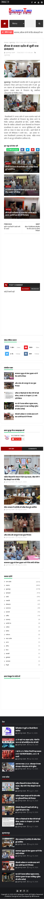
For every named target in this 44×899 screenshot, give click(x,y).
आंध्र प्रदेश (9, 638)
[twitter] (35, 2)
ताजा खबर (11, 449)
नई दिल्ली (8, 593)
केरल (7, 650)
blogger (25, 289)
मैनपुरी (7, 665)
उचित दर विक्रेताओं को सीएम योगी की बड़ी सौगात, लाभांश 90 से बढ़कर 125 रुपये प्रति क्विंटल (27, 395)
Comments (32, 449)
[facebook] (32, 2)
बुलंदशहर (8, 657)
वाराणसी (8, 612)
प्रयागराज (8, 608)
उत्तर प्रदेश (8, 581)
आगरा (7, 642)
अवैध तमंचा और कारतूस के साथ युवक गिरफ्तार (17, 535)
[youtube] (38, 2)
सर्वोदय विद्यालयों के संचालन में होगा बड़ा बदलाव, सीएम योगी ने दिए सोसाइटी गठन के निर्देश (28, 786)
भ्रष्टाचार (8, 661)
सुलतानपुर (7, 55)
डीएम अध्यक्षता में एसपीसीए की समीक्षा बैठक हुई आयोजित (21, 168)
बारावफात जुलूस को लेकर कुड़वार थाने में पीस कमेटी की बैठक (20, 191)
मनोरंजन (8, 634)
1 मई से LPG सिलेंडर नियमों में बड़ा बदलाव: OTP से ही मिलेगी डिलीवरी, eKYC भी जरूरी (29, 754)
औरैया (7, 646)
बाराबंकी (7, 653)
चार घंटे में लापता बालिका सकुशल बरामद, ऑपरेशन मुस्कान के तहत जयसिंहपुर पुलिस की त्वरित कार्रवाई (26, 406)
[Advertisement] (22, 258)
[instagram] (41, 2)
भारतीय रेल (8, 623)
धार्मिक (7, 616)
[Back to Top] (27, 891)
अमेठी (7, 597)
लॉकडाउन (8, 604)
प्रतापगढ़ (8, 619)
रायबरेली (8, 600)
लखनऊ (8, 585)
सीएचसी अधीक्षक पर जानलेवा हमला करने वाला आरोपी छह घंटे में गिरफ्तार (21, 214)
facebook (35, 289)
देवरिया (7, 631)
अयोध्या (7, 627)
